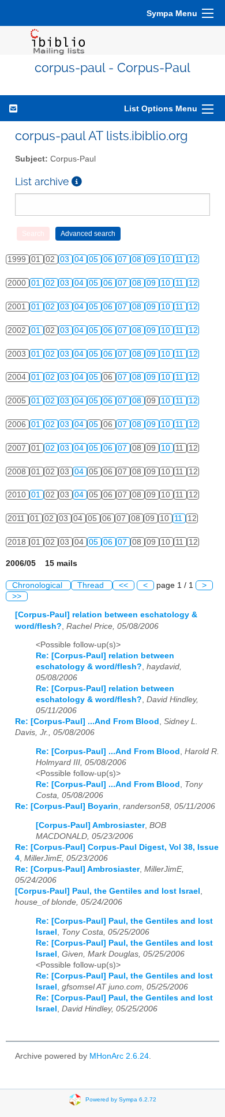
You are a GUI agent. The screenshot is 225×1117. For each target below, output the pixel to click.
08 (138, 259)
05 (94, 259)
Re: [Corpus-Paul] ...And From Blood (87, 721)
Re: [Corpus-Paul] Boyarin (66, 806)
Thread (91, 585)
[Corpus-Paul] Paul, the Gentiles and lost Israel (107, 891)
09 (152, 259)
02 (51, 283)
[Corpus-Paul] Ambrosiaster (90, 825)
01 (37, 283)
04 (80, 259)
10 (166, 259)
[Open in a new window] (77, 181)
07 (123, 259)
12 (193, 259)
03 (66, 259)
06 (109, 259)
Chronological (38, 585)
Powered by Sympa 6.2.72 (120, 1099)
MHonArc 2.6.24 (119, 1056)
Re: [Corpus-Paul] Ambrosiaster (77, 869)
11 (180, 259)
